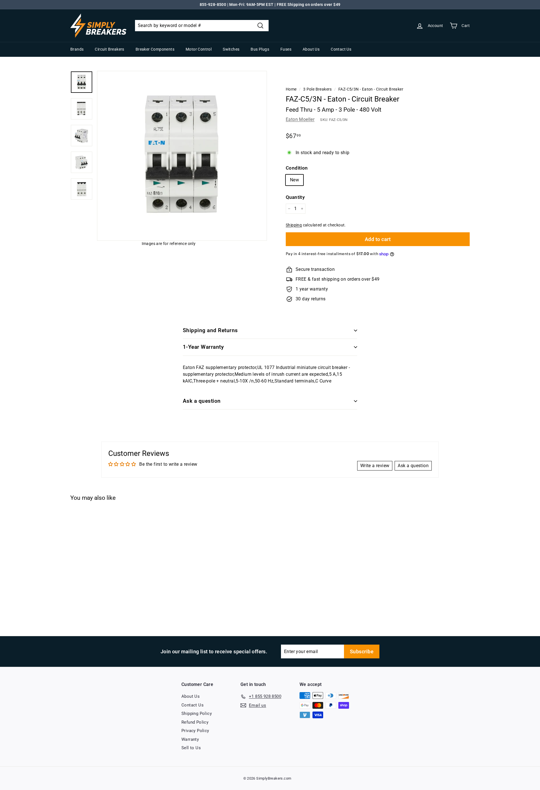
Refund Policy (194, 722)
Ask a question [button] (413, 465)
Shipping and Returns (210, 330)
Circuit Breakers (109, 49)
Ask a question (202, 401)
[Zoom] (182, 155)
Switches (231, 49)
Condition (297, 168)
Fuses (285, 49)
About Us (311, 49)
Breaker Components (155, 49)
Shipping (294, 225)
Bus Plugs (260, 49)
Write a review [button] (375, 465)
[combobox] (202, 25)
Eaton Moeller (300, 119)
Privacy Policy (195, 730)
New (294, 180)
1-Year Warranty (203, 347)
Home (291, 89)
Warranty (190, 739)
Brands (77, 49)
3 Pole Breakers (317, 89)
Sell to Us (191, 747)
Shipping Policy (196, 713)
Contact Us (341, 49)
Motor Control (199, 49)
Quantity (295, 197)
